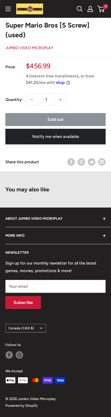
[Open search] (80, 9)
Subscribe (23, 302)
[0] (101, 9)
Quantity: (14, 99)
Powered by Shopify (21, 406)
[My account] (90, 9)
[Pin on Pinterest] (81, 162)
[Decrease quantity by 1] (31, 99)
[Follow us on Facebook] (9, 355)
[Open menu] (8, 9)
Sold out (55, 119)
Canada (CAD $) (21, 328)
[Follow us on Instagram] (19, 355)
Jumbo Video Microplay (29, 48)
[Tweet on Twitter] (91, 162)
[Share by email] (102, 162)
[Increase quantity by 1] (60, 99)
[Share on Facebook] (71, 162)
